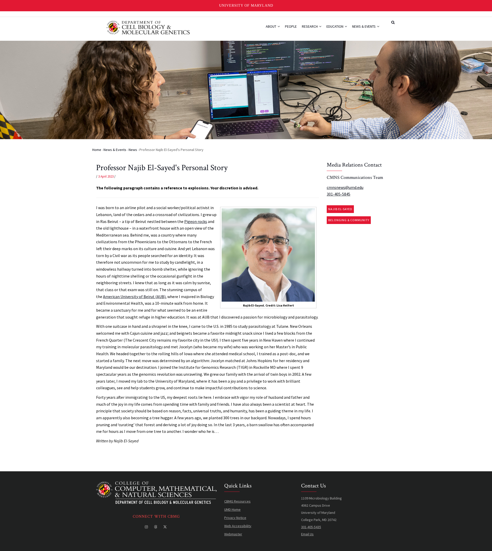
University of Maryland (246, 5)
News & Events (364, 26)
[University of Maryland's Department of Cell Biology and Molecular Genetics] (156, 485)
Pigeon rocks (195, 221)
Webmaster (233, 534)
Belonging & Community (348, 220)
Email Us (307, 534)
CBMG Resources (237, 501)
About (271, 26)
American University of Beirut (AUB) (134, 296)
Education (335, 26)
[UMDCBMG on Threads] (156, 527)
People (291, 26)
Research (310, 26)
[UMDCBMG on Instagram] (147, 527)
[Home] (148, 27)
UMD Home (232, 509)
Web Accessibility (237, 526)
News (133, 149)
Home (96, 149)
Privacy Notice (235, 517)
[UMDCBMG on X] (165, 527)
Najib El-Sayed (340, 209)
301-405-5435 (311, 527)
